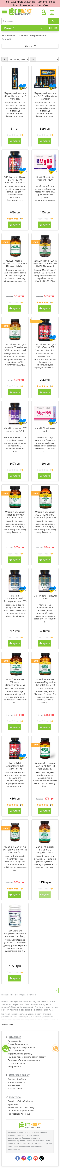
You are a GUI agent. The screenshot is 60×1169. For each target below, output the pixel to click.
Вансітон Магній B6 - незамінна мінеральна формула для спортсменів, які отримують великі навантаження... (15, 779)
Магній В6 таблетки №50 (45, 429)
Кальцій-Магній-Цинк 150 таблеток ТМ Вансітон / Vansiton (45, 347)
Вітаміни (11, 35)
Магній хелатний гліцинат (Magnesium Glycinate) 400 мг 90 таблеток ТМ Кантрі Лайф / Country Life (45, 685)
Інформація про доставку (20, 1053)
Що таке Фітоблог (16, 1050)
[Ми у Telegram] (29, 1158)
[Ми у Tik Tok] (41, 1158)
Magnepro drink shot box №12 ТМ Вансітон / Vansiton (45, 96)
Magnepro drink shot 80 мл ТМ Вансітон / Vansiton (15, 96)
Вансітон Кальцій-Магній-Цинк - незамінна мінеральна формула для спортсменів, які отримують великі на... (45, 360)
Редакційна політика (18, 1044)
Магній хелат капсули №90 (45, 597)
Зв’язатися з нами (16, 1063)
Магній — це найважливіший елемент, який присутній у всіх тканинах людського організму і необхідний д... (45, 613)
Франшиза (13, 1104)
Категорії (9, 28)
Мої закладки (14, 1085)
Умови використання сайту (21, 1107)
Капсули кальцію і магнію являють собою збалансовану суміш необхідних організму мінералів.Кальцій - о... (15, 275)
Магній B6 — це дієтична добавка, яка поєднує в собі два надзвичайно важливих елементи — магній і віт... (45, 444)
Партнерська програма (19, 1113)
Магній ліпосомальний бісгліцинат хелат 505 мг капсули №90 (15, 599)
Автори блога (14, 1066)
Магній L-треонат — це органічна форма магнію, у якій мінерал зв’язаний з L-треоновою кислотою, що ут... (15, 444)
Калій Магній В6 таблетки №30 (45, 178)
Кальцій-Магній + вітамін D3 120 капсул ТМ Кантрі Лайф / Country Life (15, 264)
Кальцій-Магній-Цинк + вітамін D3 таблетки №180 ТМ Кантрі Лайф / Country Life (45, 264)
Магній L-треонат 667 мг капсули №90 (15, 429)
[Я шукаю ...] (53, 21)
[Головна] (3, 35)
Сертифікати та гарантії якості (22, 1047)
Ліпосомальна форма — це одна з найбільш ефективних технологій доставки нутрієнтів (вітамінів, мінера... (15, 610)
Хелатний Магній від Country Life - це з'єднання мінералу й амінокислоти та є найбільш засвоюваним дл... (15, 695)
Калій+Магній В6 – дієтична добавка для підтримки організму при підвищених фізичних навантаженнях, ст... (45, 193)
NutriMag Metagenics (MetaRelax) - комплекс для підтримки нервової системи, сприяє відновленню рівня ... (15, 945)
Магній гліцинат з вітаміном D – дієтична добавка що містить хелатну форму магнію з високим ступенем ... (45, 861)
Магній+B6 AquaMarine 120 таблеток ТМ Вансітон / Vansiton (15, 767)
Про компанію (14, 1041)
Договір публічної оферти (20, 1101)
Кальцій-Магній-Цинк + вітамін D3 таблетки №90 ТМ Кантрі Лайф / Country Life (15, 348)
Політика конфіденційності (21, 1110)
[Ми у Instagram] (23, 1158)
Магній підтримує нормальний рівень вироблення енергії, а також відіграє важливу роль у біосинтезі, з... (15, 527)
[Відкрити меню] (4, 12)
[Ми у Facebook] (17, 1158)
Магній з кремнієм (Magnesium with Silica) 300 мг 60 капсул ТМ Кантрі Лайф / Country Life (15, 517)
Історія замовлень (16, 1082)
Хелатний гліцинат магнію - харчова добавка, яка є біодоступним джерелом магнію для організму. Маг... (45, 779)
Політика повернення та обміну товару (26, 1057)
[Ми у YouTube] (35, 1158)
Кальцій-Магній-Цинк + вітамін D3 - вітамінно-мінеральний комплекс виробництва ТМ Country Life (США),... (45, 275)
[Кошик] (52, 13)
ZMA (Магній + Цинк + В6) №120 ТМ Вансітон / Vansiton (15, 180)
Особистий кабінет (17, 1079)
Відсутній (44, 894)
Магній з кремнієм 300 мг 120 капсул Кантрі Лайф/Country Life (45, 516)
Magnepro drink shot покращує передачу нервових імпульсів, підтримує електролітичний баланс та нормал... (15, 109)
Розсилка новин (15, 1088)
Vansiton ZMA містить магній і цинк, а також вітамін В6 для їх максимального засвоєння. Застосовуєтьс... (15, 193)
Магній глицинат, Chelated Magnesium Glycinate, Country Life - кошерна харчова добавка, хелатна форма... (45, 695)
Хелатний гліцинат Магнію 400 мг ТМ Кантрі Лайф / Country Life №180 (45, 767)
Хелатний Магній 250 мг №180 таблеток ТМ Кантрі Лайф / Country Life (15, 851)
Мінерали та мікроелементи (32, 35)
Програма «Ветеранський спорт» (24, 1060)
